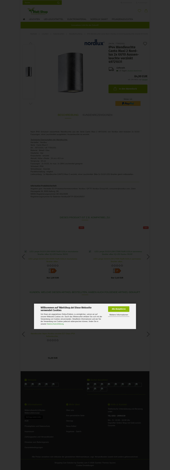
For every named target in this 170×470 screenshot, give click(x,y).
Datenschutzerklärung (55, 324)
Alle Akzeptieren (119, 309)
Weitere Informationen (118, 315)
